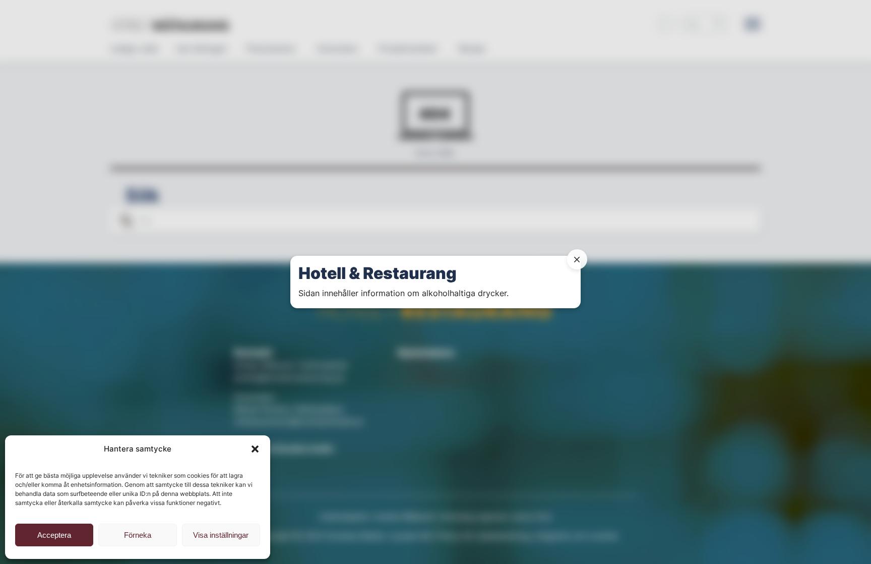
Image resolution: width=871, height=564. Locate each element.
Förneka (137, 535)
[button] (255, 449)
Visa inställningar (220, 535)
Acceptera (54, 535)
